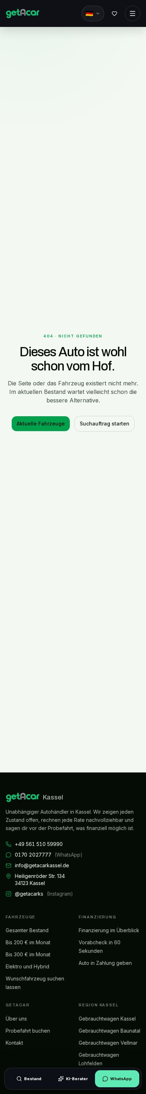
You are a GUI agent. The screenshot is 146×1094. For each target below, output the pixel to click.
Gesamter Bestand (27, 930)
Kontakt (14, 1043)
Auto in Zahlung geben (105, 963)
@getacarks (44, 894)
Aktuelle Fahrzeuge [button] (41, 423)
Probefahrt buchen (28, 1031)
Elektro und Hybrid (27, 966)
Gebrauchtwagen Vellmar (108, 1043)
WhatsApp (121, 1078)
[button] (114, 13)
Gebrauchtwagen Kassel (107, 1019)
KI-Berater (77, 1078)
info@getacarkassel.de (42, 865)
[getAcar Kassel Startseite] (22, 13)
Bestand (32, 1078)
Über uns (16, 1019)
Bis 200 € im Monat (28, 942)
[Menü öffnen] (132, 13)
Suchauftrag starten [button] (104, 423)
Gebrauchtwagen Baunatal (109, 1031)
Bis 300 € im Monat (28, 954)
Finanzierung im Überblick (109, 930)
